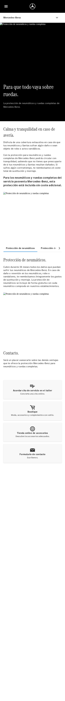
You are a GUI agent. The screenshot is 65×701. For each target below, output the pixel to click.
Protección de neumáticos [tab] (20, 248)
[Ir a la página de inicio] (32, 6)
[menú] (6, 6)
